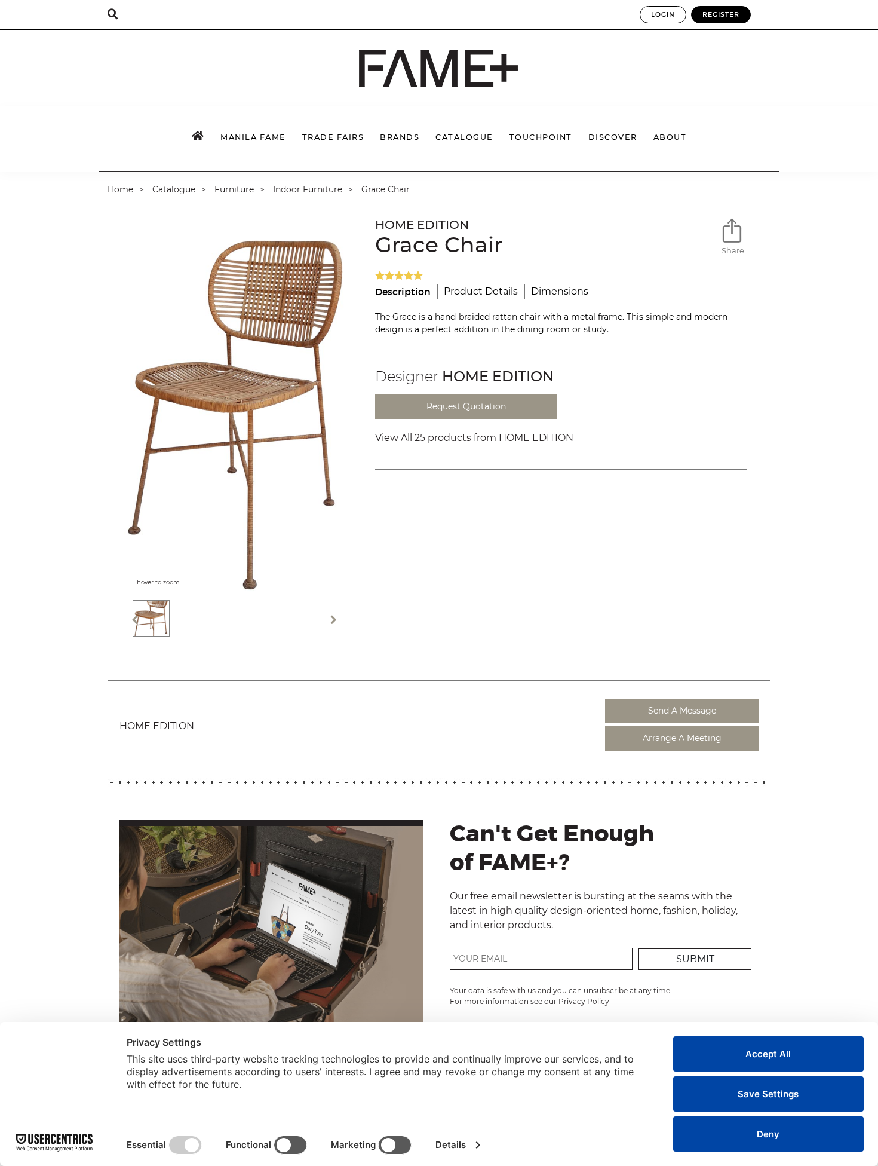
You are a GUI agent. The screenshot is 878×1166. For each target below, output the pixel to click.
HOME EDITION (422, 225)
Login (663, 14)
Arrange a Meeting (682, 738)
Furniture (234, 189)
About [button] (670, 137)
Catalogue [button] (464, 137)
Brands (399, 137)
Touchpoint (540, 137)
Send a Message (682, 710)
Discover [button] (612, 137)
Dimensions (559, 291)
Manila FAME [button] (253, 137)
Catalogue (173, 189)
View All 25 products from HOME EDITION (474, 437)
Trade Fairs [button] (333, 137)
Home (120, 189)
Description (403, 292)
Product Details (481, 291)
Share (733, 250)
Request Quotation (466, 406)
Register (720, 14)
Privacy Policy (583, 1001)
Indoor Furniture (307, 189)
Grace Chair (385, 189)
